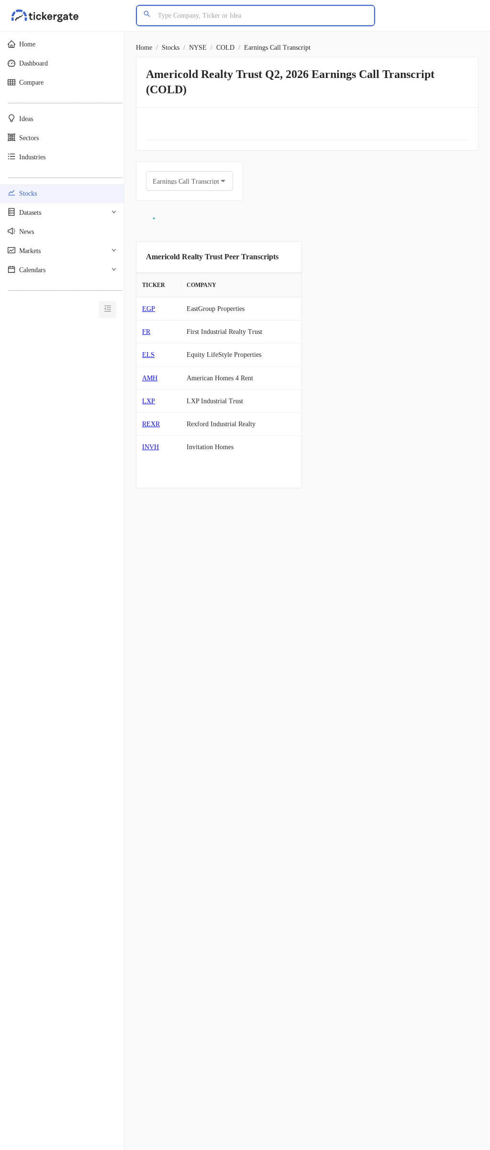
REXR (151, 424)
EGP (148, 308)
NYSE (198, 47)
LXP (148, 401)
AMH (149, 378)
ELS (148, 354)
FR (146, 331)
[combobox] (182, 181)
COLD (225, 47)
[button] (62, 44)
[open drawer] (107, 309)
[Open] (223, 181)
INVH (150, 447)
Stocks (170, 47)
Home (144, 47)
